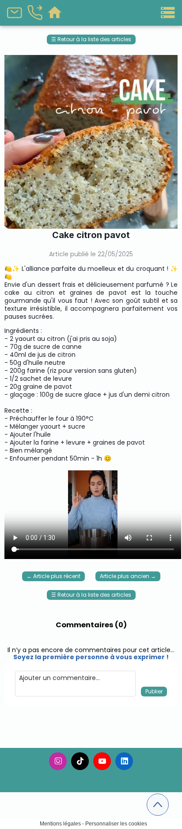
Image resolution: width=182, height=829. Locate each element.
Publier (154, 691)
